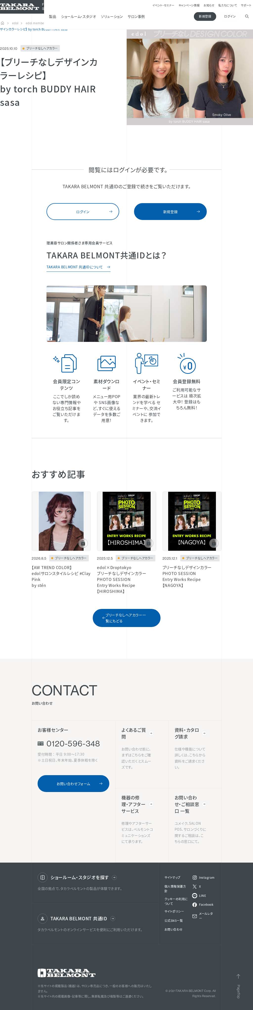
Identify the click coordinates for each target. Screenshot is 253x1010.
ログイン (226, 16)
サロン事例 (164, 16)
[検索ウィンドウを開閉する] (245, 16)
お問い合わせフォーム (73, 799)
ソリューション (139, 16)
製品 (80, 16)
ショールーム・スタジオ (106, 16)
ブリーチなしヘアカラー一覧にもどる (126, 633)
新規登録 (201, 16)
